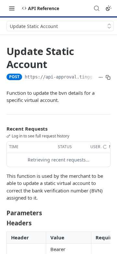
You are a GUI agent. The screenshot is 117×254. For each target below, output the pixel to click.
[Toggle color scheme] (108, 8)
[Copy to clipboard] (108, 77)
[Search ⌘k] (96, 8)
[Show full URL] (100, 77)
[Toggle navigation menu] (11, 8)
